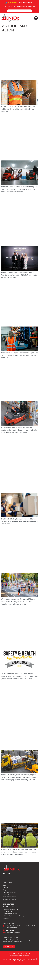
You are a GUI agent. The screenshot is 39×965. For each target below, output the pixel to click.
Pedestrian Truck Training (10, 909)
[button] (18, 2)
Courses (5, 887)
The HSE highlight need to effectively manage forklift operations (17, 802)
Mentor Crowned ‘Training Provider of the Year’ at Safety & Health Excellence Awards (17, 219)
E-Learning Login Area (9, 892)
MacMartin (26, 955)
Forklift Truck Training (9, 907)
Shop (4, 890)
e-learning (6, 918)
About (4, 885)
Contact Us (6, 894)
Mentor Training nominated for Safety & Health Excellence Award (18, 626)
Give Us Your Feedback (9, 899)
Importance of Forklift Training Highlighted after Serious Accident (17, 380)
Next (35, 859)
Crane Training (7, 911)
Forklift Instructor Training (10, 913)
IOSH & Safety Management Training (13, 916)
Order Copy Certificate (9, 897)
